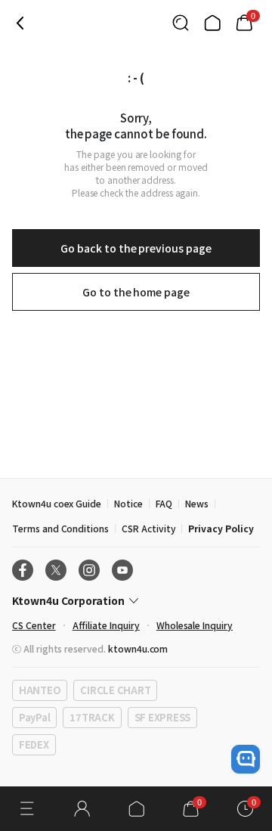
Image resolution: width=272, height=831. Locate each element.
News (197, 503)
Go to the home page (136, 291)
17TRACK (92, 717)
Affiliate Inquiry (106, 625)
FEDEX (34, 744)
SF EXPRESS (162, 717)
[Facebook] (22, 570)
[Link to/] (212, 22)
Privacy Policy (220, 528)
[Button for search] (180, 22)
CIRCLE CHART (115, 690)
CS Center (34, 625)
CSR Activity (148, 528)
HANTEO (39, 690)
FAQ (164, 503)
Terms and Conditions (60, 528)
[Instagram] (89, 570)
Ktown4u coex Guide (56, 503)
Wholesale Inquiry (194, 625)
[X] (55, 570)
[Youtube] (122, 570)
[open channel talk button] (245, 759)
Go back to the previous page (135, 248)
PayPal (34, 717)
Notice (128, 503)
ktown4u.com (138, 648)
